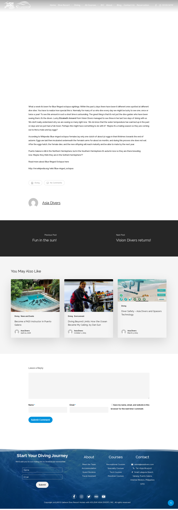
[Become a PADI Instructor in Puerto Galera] (35, 308)
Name (31, 405)
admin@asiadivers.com (144, 464)
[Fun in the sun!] (44, 238)
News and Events (27, 316)
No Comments (56, 183)
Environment (79, 316)
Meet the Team (89, 464)
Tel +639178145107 (144, 468)
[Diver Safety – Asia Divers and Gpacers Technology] (142, 308)
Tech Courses (116, 472)
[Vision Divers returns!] (133, 238)
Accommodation (89, 468)
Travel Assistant (89, 476)
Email (73, 405)
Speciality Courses (116, 468)
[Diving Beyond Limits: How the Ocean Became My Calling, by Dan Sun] (88, 308)
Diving (37, 183)
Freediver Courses (116, 476)
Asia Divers (51, 203)
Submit (42, 485)
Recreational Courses (115, 464)
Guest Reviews (89, 472)
